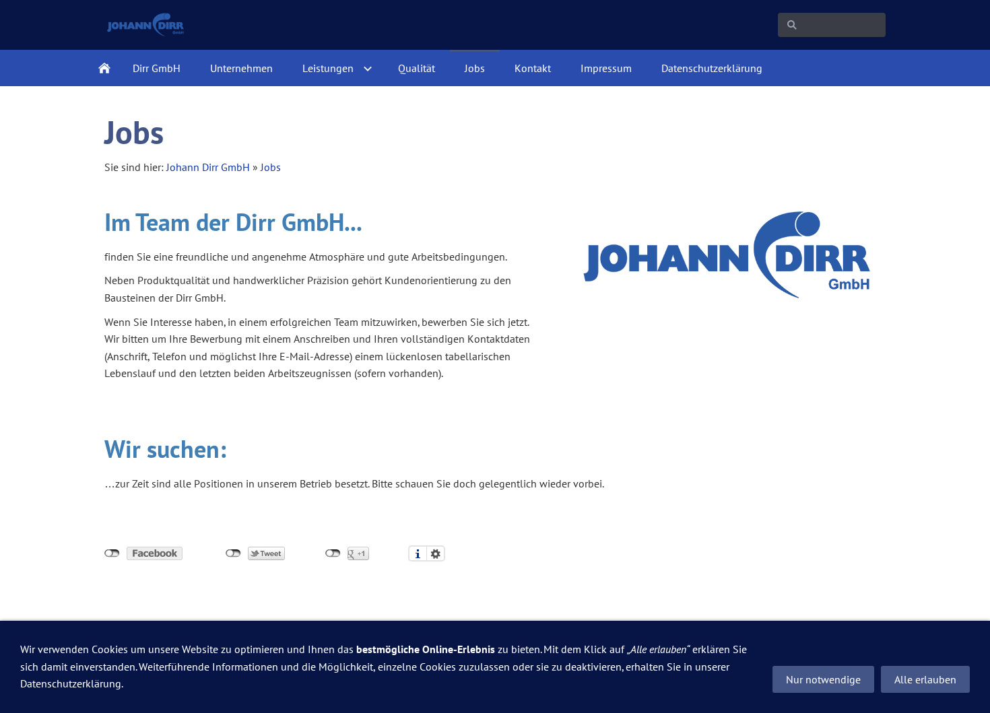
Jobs (271, 167)
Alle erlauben (925, 679)
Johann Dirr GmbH (208, 167)
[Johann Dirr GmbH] (104, 68)
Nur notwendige (823, 679)
